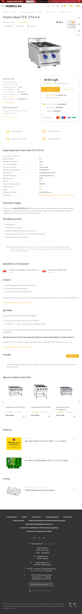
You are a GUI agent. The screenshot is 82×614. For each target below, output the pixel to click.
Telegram (39, 538)
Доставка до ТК (50, 107)
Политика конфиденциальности (39, 524)
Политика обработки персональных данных (47, 520)
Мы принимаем (47, 117)
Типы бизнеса (18, 520)
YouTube (44, 538)
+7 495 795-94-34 (36, 544)
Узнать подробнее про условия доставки (18, 347)
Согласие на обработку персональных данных (39, 528)
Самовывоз (49, 111)
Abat (11, 96)
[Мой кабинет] (58, 6)
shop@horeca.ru (42, 556)
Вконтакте (34, 538)
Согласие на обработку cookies (39, 531)
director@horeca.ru (42, 563)
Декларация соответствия (57, 270)
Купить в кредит (51, 95)
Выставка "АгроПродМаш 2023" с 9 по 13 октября (46, 460)
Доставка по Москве (52, 104)
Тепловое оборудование (48, 195)
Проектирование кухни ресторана (40, 490)
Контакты (67, 517)
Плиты (60, 195)
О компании (11, 517)
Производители (52, 517)
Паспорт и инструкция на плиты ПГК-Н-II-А (24, 270)
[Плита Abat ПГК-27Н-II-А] (44, 53)
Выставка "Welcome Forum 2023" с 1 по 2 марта (45, 441)
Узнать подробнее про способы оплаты (17, 303)
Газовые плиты (69, 195)
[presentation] (2, 401)
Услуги (24, 517)
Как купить (36, 517)
